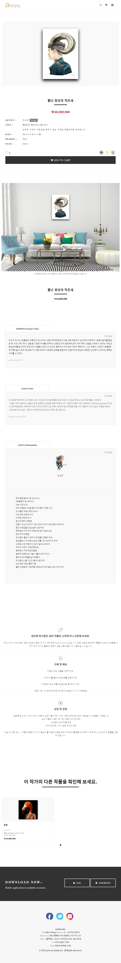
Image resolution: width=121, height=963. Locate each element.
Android (104, 883)
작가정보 (33, 120)
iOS (78, 883)
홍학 (6, 825)
